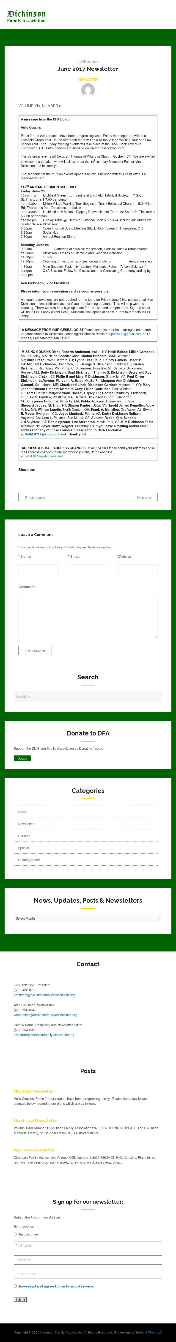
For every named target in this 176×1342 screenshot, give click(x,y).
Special (23, 847)
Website (124, 556)
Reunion (24, 835)
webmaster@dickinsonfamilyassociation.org (45, 1014)
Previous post (34, 497)
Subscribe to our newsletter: (37, 1217)
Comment (26, 587)
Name (26, 556)
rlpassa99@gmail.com (125, 333)
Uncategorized (29, 859)
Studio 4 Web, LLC (148, 1332)
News (22, 811)
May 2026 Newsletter (34, 1091)
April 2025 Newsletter (34, 1150)
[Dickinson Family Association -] (67, 16)
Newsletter (88, 79)
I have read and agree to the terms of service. (55, 1286)
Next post (144, 497)
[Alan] (88, 90)
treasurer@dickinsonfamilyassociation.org (44, 1034)
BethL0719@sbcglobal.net (45, 434)
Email (75, 556)
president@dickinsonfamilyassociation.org (44, 994)
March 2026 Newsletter (36, 1120)
